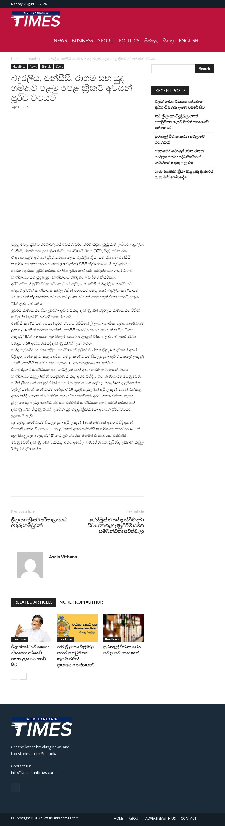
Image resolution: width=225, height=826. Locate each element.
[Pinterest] (41, 119)
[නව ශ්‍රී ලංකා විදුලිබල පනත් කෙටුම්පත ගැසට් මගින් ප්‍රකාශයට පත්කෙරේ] (77, 628)
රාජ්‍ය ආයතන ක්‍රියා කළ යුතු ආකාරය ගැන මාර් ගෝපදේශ (184, 174)
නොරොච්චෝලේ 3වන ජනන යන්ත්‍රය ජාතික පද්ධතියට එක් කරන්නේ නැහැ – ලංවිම (179, 156)
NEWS (60, 40)
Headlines (34, 58)
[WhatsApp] (54, 119)
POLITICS (129, 40)
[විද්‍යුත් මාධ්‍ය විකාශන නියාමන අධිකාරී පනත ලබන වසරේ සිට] (31, 628)
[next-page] (23, 676)
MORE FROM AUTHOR (81, 601)
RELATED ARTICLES (33, 601)
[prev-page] (14, 676)
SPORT (106, 40)
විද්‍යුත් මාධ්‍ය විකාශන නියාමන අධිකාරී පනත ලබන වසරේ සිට (180, 104)
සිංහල (168, 40)
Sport (59, 66)
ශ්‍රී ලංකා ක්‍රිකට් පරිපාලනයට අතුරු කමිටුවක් (39, 522)
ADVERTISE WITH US (160, 818)
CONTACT (188, 818)
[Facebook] (210, 4)
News (33, 66)
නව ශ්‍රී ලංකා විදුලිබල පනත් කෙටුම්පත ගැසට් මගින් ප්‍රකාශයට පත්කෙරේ (182, 122)
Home (16, 58)
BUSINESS (82, 40)
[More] (67, 119)
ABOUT (134, 818)
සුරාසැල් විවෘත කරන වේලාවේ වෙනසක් (180, 139)
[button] (207, 18)
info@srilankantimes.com (33, 772)
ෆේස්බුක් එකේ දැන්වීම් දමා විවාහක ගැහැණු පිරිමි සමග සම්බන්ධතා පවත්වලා (116, 525)
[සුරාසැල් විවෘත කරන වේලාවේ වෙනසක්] (123, 628)
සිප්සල (151, 40)
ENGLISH (188, 40)
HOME (118, 818)
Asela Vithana (63, 556)
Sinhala (46, 66)
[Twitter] (29, 119)
